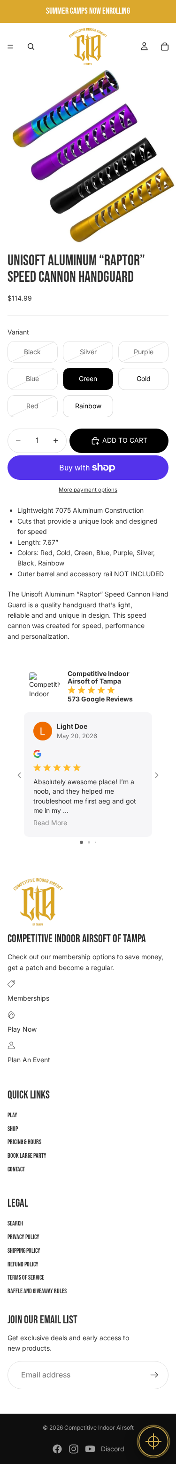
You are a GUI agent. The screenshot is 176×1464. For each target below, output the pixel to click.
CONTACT (16, 1169)
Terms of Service (26, 1277)
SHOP (13, 1128)
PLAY (12, 1115)
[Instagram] (73, 1449)
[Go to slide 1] (81, 842)
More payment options (88, 489)
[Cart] (164, 46)
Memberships (28, 998)
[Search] (31, 46)
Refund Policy (23, 1264)
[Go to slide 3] (95, 842)
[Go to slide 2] (89, 842)
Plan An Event (29, 1060)
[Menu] (10, 46)
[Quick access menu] (153, 1441)
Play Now (22, 1029)
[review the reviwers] (37, 754)
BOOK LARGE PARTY (27, 1156)
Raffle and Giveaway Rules (37, 1291)
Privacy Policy (23, 1237)
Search (15, 1223)
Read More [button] (50, 823)
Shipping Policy (24, 1250)
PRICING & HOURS (24, 1142)
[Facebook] (57, 1449)
